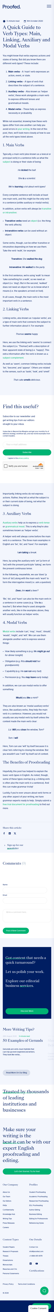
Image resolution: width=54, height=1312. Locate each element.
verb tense (44, 523)
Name (5, 885)
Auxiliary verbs (10, 523)
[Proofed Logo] (11, 7)
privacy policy (23, 458)
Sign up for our (15, 846)
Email (5, 895)
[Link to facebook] (4, 833)
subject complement (13, 358)
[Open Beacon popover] (44, 1291)
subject (6, 162)
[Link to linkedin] (9, 833)
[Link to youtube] (36, 1263)
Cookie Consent (38, 1308)
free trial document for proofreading (21, 804)
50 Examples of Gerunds (23, 1041)
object (34, 221)
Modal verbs (9, 632)
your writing (23, 129)
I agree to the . (18, 458)
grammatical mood (15, 527)
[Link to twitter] (15, 833)
